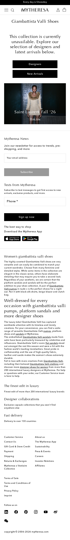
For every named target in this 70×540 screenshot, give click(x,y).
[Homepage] (35, 10)
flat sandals (52, 343)
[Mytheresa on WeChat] (6, 521)
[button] (26, 217)
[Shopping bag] (64, 10)
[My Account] (58, 10)
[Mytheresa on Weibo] (55, 512)
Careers (39, 456)
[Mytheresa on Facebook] (16, 512)
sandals (20, 334)
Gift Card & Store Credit (17, 447)
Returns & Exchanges (15, 461)
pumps (47, 331)
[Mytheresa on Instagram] (36, 512)
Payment (8, 452)
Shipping (9, 456)
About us (40, 437)
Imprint (8, 496)
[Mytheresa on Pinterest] (26, 512)
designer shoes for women (34, 367)
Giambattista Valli (53, 361)
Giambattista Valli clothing (44, 364)
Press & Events (42, 452)
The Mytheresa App (45, 442)
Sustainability (42, 447)
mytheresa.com (40, 532)
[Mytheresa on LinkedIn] (6, 512)
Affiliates (40, 466)
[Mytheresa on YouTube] (46, 512)
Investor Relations (44, 461)
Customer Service (13, 437)
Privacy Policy (11, 491)
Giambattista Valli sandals (37, 337)
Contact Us (10, 442)
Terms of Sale (11, 478)
